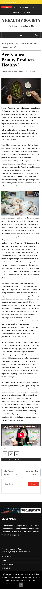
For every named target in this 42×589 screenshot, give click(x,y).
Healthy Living (16, 459)
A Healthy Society (21, 20)
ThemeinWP (25, 552)
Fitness (4, 560)
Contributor (32, 71)
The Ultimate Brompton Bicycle (10, 472)
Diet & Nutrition (6, 556)
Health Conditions (7, 564)
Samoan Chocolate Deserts (31, 472)
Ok (21, 585)
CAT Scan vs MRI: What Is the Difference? (18, 7)
